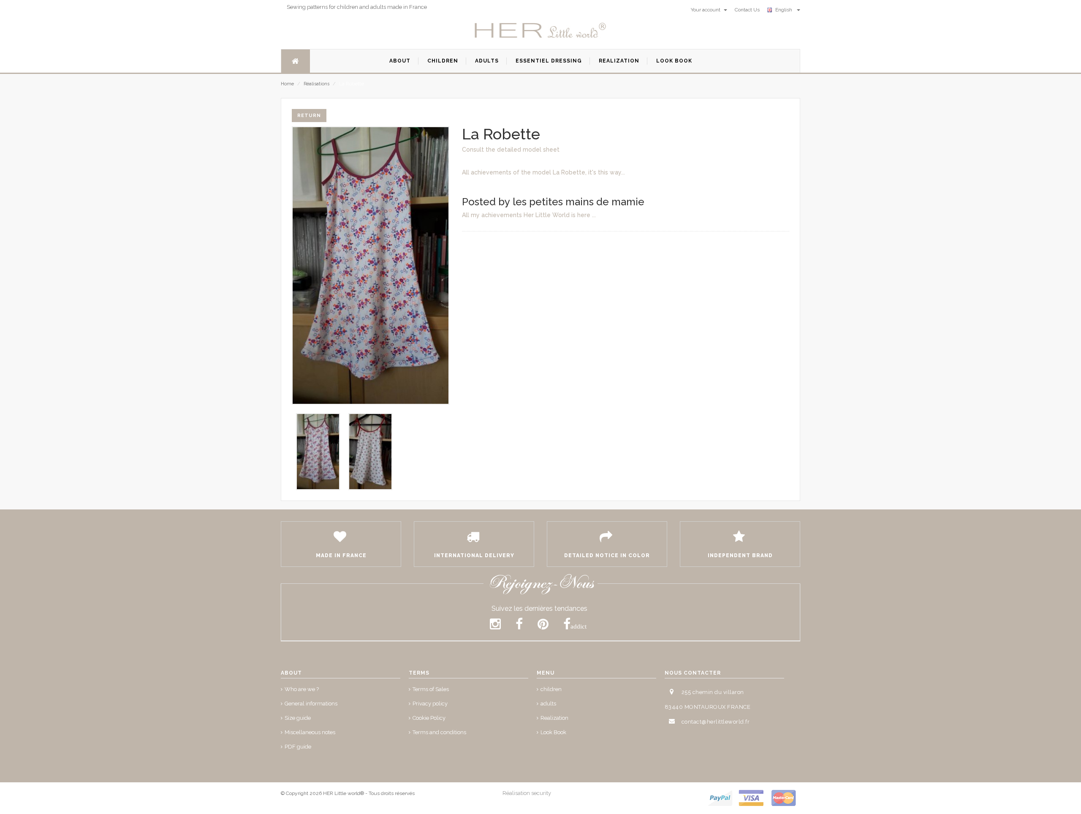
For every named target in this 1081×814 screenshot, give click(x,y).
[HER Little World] (540, 31)
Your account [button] (706, 10)
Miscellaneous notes (310, 732)
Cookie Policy (429, 718)
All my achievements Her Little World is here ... (529, 215)
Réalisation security (526, 793)
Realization (554, 718)
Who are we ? (302, 689)
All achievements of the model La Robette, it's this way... (543, 172)
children (551, 689)
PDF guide (298, 746)
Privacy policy (430, 703)
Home (287, 84)
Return (309, 115)
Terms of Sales (431, 689)
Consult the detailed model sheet (511, 149)
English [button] (785, 10)
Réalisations (316, 84)
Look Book (553, 732)
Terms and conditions (439, 732)
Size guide (298, 718)
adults (548, 703)
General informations (311, 703)
